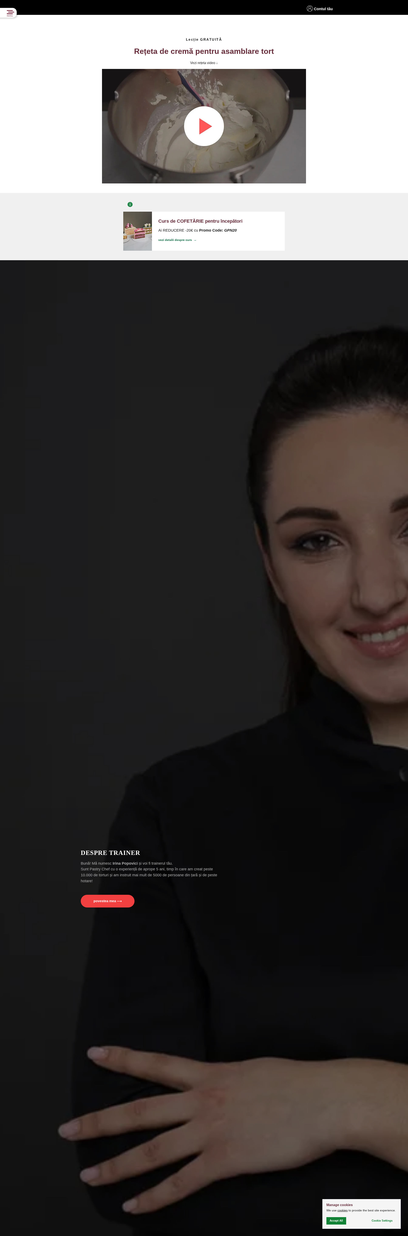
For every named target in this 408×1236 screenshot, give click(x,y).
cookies (342, 1210)
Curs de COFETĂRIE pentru (200, 221)
